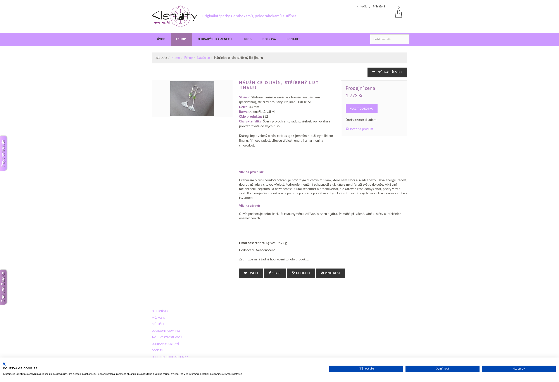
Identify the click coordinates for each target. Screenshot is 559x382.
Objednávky (160, 311)
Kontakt (293, 39)
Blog (248, 39)
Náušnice (203, 58)
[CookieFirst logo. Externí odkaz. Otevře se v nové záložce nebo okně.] (5, 364)
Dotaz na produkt (361, 129)
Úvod (161, 39)
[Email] (405, 74)
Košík (364, 6)
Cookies (157, 350)
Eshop (181, 39)
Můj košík (158, 317)
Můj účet (158, 324)
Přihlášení (379, 6)
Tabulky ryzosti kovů (167, 337)
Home (175, 58)
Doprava (269, 39)
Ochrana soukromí (165, 344)
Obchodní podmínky (166, 331)
